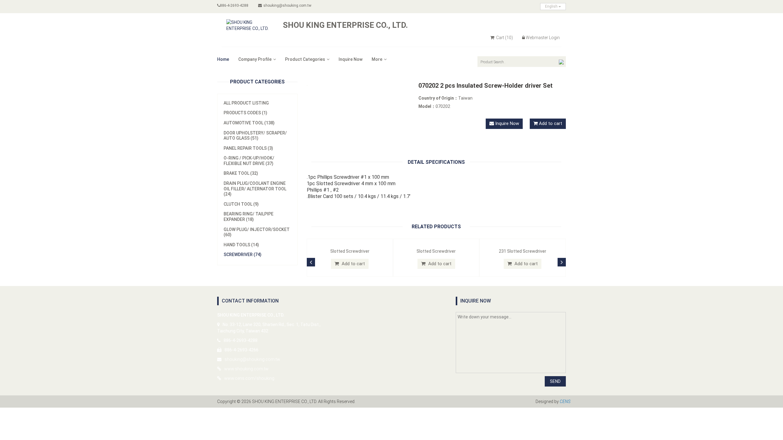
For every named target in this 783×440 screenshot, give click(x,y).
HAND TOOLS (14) (241, 244)
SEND (555, 381)
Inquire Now (350, 59)
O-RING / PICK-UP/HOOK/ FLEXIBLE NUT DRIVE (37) (249, 161)
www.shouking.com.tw (246, 368)
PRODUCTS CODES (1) (245, 112)
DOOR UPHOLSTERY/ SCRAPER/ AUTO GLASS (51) (255, 135)
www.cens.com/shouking (249, 378)
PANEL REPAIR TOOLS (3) (248, 148)
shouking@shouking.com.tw (287, 5)
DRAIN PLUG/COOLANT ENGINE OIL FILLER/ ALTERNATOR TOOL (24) (255, 188)
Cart (504, 37)
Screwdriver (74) (243, 254)
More (377, 59)
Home (223, 59)
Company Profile (255, 59)
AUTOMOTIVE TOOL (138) (249, 122)
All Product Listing (246, 103)
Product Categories (305, 59)
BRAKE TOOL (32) (241, 173)
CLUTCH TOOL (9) (241, 204)
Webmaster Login (543, 37)
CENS (565, 401)
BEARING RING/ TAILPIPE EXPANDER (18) (248, 216)
